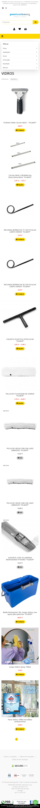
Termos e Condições (10, 757)
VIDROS (7, 73)
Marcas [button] (5, 68)
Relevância (14, 79)
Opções (20, 185)
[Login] (14, 28)
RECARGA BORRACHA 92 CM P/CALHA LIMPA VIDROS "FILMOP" (20, 285)
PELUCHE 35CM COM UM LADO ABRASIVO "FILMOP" (20, 504)
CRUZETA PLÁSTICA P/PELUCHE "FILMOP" (20, 340)
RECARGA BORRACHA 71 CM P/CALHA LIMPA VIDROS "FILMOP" (20, 231)
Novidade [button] (6, 64)
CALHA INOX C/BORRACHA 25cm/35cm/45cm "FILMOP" (20, 176)
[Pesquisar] (36, 22)
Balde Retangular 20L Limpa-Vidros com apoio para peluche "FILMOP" (20, 613)
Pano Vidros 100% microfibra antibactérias (20, 720)
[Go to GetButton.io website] (35, 806)
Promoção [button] (6, 60)
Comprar (21, 130)
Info (20, 458)
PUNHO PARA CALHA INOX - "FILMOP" (20, 122)
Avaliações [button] (6, 52)
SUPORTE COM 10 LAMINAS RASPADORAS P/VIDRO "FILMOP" (20, 559)
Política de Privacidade (27, 757)
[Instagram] (6, 8)
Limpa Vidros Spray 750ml (20, 667)
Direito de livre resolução (20, 759)
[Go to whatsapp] (35, 802)
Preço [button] (5, 48)
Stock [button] (5, 56)
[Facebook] (2, 8)
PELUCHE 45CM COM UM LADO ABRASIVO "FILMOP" (20, 449)
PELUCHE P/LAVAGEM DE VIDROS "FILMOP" (20, 395)
